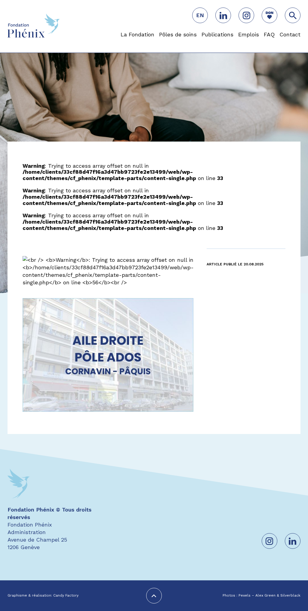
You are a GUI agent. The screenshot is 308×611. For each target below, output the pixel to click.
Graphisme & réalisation (29, 595)
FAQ (269, 34)
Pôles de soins (178, 34)
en (200, 15)
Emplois (248, 34)
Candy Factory (66, 595)
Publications (217, 34)
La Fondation (137, 34)
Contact (289, 34)
